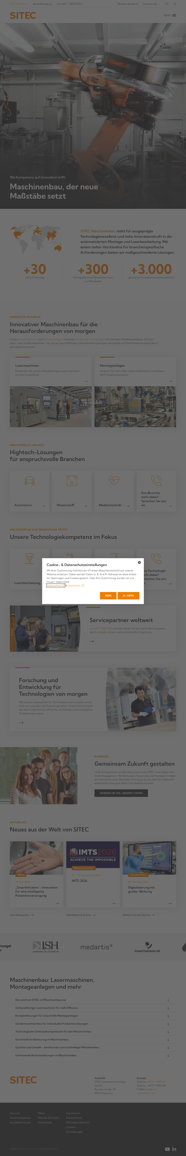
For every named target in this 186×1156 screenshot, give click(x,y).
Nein (108, 595)
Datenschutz (54, 585)
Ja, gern (128, 595)
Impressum (74, 585)
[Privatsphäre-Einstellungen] (139, 562)
